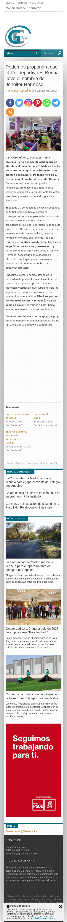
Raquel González (21, 90)
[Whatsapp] (46, 103)
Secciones (36, 2)
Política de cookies (45, 918)
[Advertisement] (33, 18)
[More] (10, 112)
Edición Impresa (15, 8)
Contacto (35, 8)
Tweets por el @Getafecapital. (22, 831)
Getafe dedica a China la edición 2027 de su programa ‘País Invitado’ (32, 630)
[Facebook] (10, 103)
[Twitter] (19, 103)
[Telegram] (56, 103)
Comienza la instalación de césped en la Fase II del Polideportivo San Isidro (32, 696)
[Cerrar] (60, 906)
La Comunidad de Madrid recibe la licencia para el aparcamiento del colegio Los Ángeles (33, 482)
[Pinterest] (37, 103)
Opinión (22, 2)
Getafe (10, 2)
